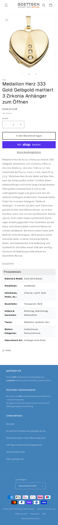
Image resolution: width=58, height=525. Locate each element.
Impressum (34, 514)
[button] (6, 5)
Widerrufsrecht (21, 514)
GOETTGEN (13, 509)
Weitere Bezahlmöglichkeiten (29, 152)
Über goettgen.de (15, 459)
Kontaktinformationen (30, 518)
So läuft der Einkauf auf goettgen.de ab (25, 431)
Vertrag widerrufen (15, 451)
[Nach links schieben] (22, 74)
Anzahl (5, 118)
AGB (44, 514)
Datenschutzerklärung (46, 509)
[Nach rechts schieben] (35, 74)
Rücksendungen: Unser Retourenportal (25, 437)
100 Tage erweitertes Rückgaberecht (24, 444)
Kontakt (10, 424)
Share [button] (8, 350)
